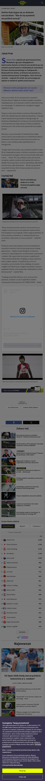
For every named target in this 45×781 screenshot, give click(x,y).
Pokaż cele (22, 777)
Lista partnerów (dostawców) (12, 765)
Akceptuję (22, 771)
